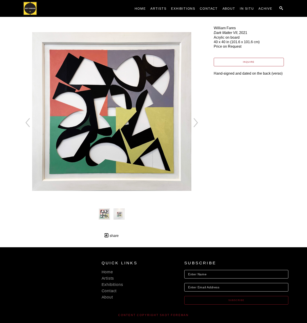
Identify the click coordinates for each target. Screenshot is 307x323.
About (107, 297)
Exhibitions (112, 285)
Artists (108, 278)
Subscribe (236, 300)
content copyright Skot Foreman (153, 315)
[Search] (281, 8)
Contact (109, 291)
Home (107, 272)
